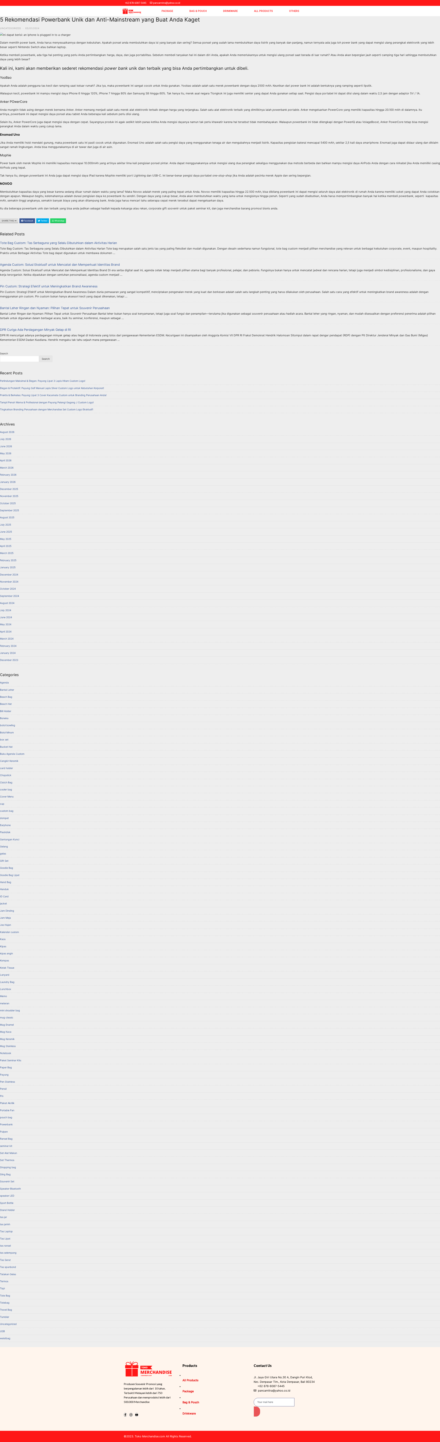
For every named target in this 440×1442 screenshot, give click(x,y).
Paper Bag (6, 1067)
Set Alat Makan (8, 1152)
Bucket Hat (6, 746)
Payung (4, 1074)
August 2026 (7, 431)
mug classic (6, 1017)
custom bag (6, 810)
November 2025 (9, 496)
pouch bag (6, 1117)
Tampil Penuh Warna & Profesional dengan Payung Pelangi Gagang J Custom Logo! (47, 402)
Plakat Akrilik (7, 1103)
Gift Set (4, 860)
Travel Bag (6, 1309)
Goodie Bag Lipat (9, 875)
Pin (1, 1096)
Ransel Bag (6, 1138)
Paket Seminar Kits (10, 1060)
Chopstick (5, 775)
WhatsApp (59, 220)
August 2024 (7, 602)
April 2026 (6, 460)
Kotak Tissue (7, 967)
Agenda (4, 682)
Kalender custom (9, 932)
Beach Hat (6, 703)
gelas (3, 853)
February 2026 (8, 474)
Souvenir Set (7, 1181)
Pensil (3, 1088)
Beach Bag (6, 696)
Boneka (4, 718)
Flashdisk (5, 832)
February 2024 (8, 645)
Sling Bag (5, 1174)
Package (167, 11)
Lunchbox (5, 989)
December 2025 (9, 488)
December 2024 (9, 574)
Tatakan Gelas (8, 1274)
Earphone (5, 825)
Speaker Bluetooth (10, 1188)
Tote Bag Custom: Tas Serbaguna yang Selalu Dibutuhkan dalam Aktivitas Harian (58, 243)
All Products (263, 11)
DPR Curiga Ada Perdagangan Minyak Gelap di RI (35, 329)
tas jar (3, 1217)
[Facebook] (125, 1415)
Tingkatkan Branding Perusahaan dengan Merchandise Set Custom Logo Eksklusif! (46, 409)
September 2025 (9, 510)
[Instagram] (131, 1415)
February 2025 (8, 560)
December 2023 (9, 659)
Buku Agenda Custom (12, 753)
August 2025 (7, 517)
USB (2, 1331)
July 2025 (5, 524)
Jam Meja (5, 917)
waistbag (5, 1338)
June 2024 (6, 617)
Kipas (3, 946)
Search (4, 353)
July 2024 (5, 610)
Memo (3, 996)
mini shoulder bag (10, 1010)
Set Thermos (7, 1160)
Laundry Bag (7, 982)
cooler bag (6, 789)
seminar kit (6, 1145)
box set (4, 739)
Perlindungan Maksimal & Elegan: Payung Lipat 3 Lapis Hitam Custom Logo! (42, 380)
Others (294, 11)
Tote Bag (5, 1295)
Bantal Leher (7, 689)
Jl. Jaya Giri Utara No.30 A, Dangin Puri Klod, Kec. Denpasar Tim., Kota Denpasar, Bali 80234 (284, 1379)
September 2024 (9, 595)
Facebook (28, 220)
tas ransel (5, 1245)
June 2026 (6, 446)
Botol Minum (7, 732)
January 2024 (8, 652)
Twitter (43, 220)
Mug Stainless (8, 1046)
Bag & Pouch (198, 11)
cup (2, 803)
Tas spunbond (8, 1266)
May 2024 (5, 624)
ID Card (4, 896)
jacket (3, 903)
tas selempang (8, 1252)
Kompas (4, 960)
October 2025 (8, 503)
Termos (4, 1281)
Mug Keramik (7, 1039)
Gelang (4, 846)
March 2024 (7, 638)
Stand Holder (7, 1209)
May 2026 (5, 453)
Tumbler (4, 1316)
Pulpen (4, 1131)
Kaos (3, 939)
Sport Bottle (6, 1202)
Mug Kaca (5, 1031)
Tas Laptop (6, 1231)
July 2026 (5, 439)
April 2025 (6, 545)
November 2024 (9, 581)
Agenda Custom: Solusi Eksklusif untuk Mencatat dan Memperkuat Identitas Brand (60, 264)
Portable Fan (7, 1110)
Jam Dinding (7, 910)
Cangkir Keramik (9, 760)
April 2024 (6, 631)
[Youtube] (136, 1415)
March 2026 (7, 467)
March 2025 (7, 553)
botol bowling (7, 725)
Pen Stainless (7, 1081)
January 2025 (8, 567)
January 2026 (8, 481)
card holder (6, 768)
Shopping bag (8, 1167)
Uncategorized (10, 28)
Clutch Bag (6, 782)
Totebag (4, 1302)
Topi (2, 1288)
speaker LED (7, 1195)
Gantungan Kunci (9, 839)
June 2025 (6, 531)
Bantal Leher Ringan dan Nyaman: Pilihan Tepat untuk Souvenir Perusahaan (55, 308)
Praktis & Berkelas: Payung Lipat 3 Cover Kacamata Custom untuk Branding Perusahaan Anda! (53, 395)
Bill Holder (5, 711)
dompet (4, 818)
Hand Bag (5, 882)
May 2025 (5, 538)
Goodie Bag (6, 867)
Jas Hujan (5, 924)
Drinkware (230, 11)
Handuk (4, 889)
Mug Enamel (7, 1024)
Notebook (5, 1053)
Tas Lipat (5, 1238)
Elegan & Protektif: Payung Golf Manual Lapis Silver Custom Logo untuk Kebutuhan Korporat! (52, 388)
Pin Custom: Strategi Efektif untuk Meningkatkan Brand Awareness (48, 286)
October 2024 (8, 588)
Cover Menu (7, 796)
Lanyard (4, 974)
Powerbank (6, 1124)
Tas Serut (5, 1259)
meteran (4, 1003)
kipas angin (6, 953)
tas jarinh (5, 1224)
